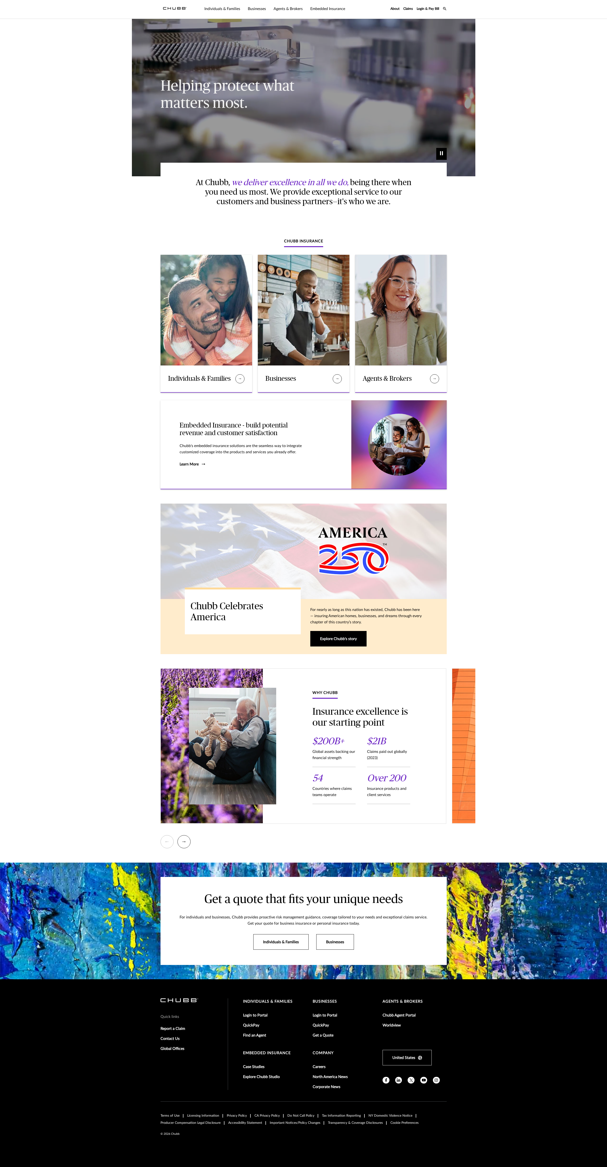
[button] (167, 841)
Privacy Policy (237, 1115)
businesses (325, 1001)
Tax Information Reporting (341, 1115)
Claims (408, 8)
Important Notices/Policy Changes (295, 1123)
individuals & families (268, 1001)
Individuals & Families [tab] (222, 9)
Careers (319, 1067)
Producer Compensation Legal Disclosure (191, 1123)
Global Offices (172, 1049)
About (394, 8)
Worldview (392, 1025)
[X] (411, 1080)
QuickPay (251, 1025)
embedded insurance (267, 1053)
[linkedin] (398, 1080)
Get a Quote (323, 1035)
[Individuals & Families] (239, 378)
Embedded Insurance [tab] (327, 9)
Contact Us (170, 1039)
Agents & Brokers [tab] (288, 9)
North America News (330, 1077)
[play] (441, 154)
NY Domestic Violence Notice (390, 1115)
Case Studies (254, 1067)
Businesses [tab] (257, 9)
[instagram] (436, 1080)
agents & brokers (403, 1001)
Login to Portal (255, 1015)
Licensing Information (203, 1115)
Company (323, 1053)
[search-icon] (445, 9)
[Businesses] (337, 378)
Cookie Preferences (404, 1123)
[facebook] (386, 1080)
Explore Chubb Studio (261, 1077)
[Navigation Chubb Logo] (175, 9)
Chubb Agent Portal (399, 1015)
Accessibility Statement (245, 1123)
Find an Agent (254, 1035)
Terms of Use (170, 1115)
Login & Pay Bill (428, 8)
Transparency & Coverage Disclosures (355, 1123)
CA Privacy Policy (267, 1115)
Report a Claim (173, 1029)
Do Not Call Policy (300, 1115)
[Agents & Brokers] (434, 378)
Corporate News (326, 1087)
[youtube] (423, 1080)
